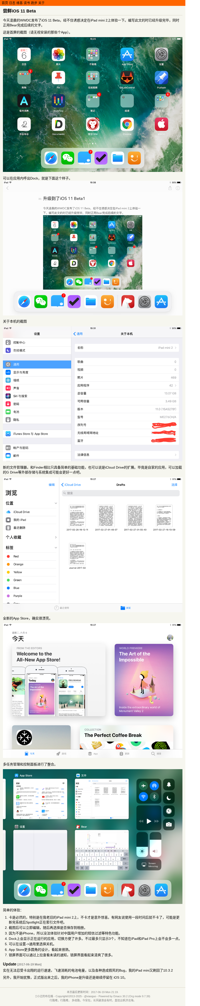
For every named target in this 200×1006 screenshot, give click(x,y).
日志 (12, 3)
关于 (41, 3)
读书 (27, 3)
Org (131, 996)
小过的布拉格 (45, 996)
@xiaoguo (90, 996)
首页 (5, 3)
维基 (19, 3)
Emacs (117, 996)
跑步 (34, 3)
